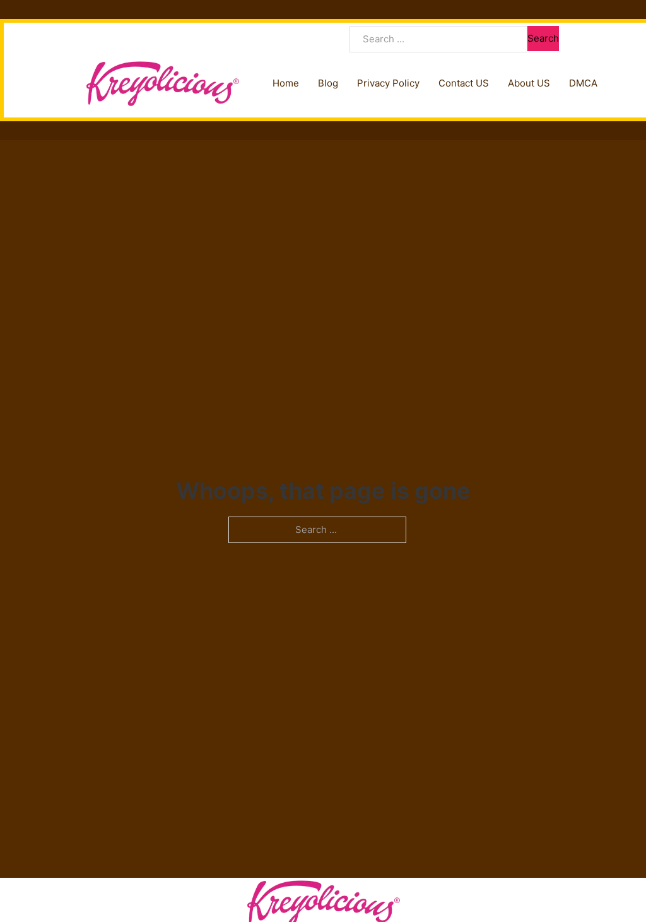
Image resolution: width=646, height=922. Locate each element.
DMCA (583, 83)
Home (286, 83)
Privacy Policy (388, 83)
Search (543, 38)
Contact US (463, 83)
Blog (328, 83)
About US (529, 83)
